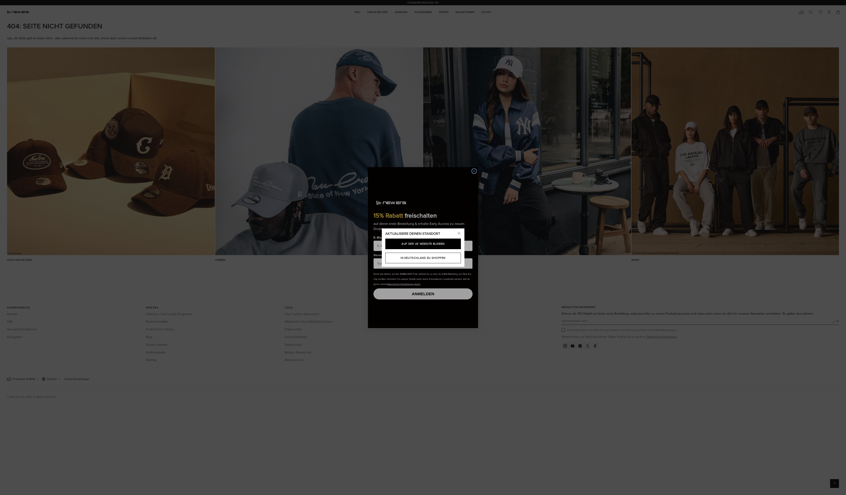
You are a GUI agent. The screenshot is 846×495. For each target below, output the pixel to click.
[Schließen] (459, 233)
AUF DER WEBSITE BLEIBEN (422, 244)
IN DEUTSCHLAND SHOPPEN (423, 258)
